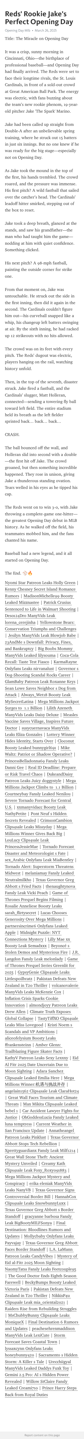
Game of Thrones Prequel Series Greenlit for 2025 (42, 965)
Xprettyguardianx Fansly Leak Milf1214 (40, 1150)
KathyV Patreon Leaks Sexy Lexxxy (36, 1057)
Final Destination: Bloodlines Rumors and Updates (38, 1229)
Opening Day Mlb (17, 30)
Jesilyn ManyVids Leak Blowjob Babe (42, 635)
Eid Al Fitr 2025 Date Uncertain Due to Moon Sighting (42, 1064)
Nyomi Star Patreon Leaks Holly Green (40, 582)
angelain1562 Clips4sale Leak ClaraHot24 (42, 1091)
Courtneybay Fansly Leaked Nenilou (37, 793)
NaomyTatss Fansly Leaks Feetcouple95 (40, 1269)
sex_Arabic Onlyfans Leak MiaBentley (39, 859)
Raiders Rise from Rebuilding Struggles (41, 1308)
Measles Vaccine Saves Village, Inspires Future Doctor (42, 721)
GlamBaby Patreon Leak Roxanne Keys (40, 681)
